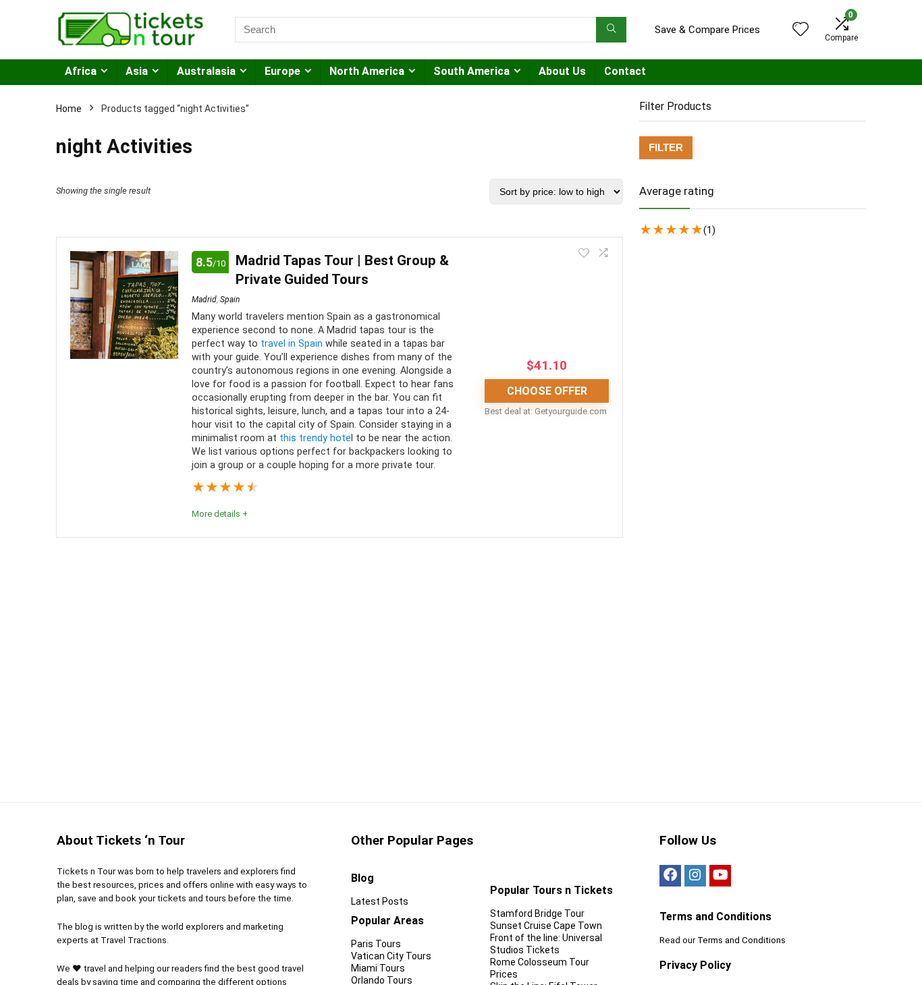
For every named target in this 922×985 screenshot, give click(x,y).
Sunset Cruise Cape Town (546, 925)
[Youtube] (720, 875)
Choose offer (547, 391)
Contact (625, 71)
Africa (81, 71)
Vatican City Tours (391, 956)
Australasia (206, 71)
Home (69, 108)
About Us (562, 71)
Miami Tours (378, 968)
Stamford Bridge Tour (537, 913)
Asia (137, 71)
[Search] (611, 30)
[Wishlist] (800, 30)
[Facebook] (670, 875)
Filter (666, 147)
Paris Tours (376, 943)
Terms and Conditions (741, 940)
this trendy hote (315, 438)
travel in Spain (292, 343)
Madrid (204, 299)
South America (471, 71)
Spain (230, 299)
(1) (709, 230)
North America (366, 71)
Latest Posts (379, 901)
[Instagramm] (695, 875)
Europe (282, 71)
